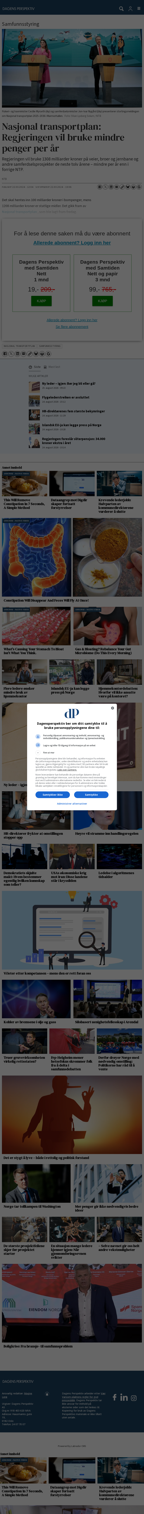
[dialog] (72, 757)
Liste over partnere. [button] (67, 769)
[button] (72, 752)
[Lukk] (112, 708)
